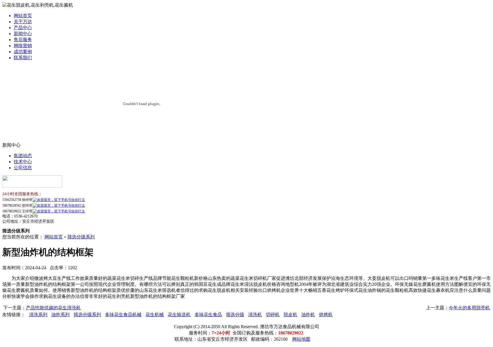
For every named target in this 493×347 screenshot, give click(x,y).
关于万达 (23, 21)
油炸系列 (60, 314)
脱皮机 (290, 314)
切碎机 (273, 314)
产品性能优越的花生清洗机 (53, 307)
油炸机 (308, 314)
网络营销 (23, 45)
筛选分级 (235, 314)
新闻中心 (23, 33)
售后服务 (23, 39)
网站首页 (23, 15)
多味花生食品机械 (123, 314)
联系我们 (23, 57)
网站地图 (301, 339)
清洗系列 (38, 314)
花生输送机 (179, 314)
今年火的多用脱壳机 (469, 307)
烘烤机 (326, 314)
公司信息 (23, 167)
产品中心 (23, 27)
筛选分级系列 (81, 236)
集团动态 (23, 155)
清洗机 (255, 314)
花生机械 (155, 314)
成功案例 (23, 51)
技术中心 (23, 161)
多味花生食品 (208, 314)
